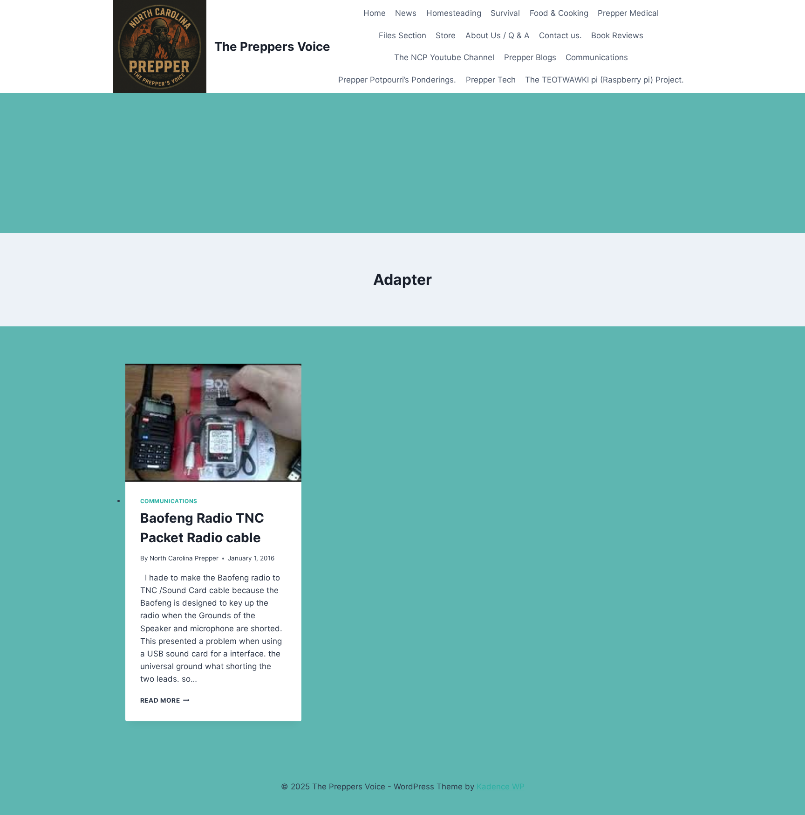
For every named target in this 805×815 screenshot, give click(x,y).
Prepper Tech (491, 79)
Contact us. (560, 35)
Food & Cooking (559, 13)
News (405, 13)
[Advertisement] (402, 163)
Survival (505, 13)
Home (374, 13)
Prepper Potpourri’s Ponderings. (397, 79)
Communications (597, 57)
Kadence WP (501, 786)
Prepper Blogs (530, 57)
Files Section (402, 35)
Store (446, 35)
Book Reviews (617, 35)
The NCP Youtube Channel (444, 57)
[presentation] (213, 423)
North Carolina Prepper (184, 558)
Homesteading (453, 13)
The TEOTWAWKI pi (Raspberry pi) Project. (604, 79)
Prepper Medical (628, 13)
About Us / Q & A (497, 35)
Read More (165, 700)
